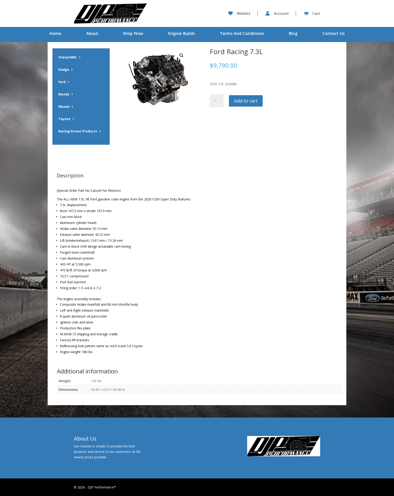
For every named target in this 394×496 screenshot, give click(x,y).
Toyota (64, 119)
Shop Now (133, 34)
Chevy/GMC (67, 57)
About (92, 34)
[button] (181, 55)
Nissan (64, 107)
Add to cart (246, 101)
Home (55, 34)
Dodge (63, 70)
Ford (61, 82)
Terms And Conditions (242, 34)
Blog (293, 34)
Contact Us (333, 34)
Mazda (63, 94)
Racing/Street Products (77, 131)
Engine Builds (181, 34)
